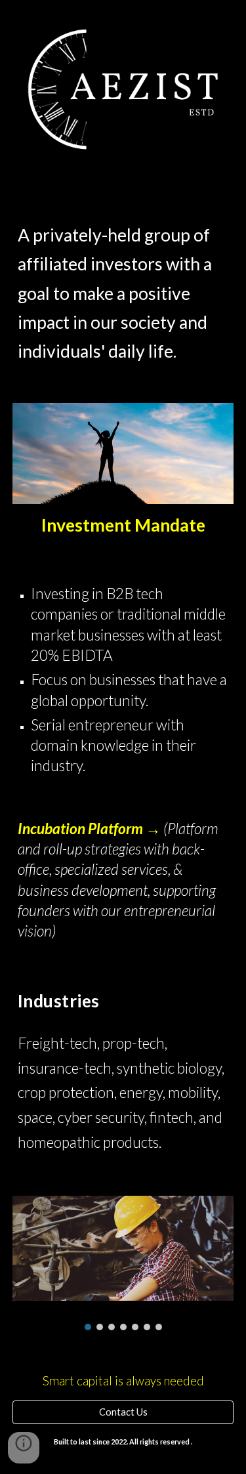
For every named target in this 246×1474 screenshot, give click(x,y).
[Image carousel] (123, 1263)
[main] (123, 281)
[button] (23, 1447)
